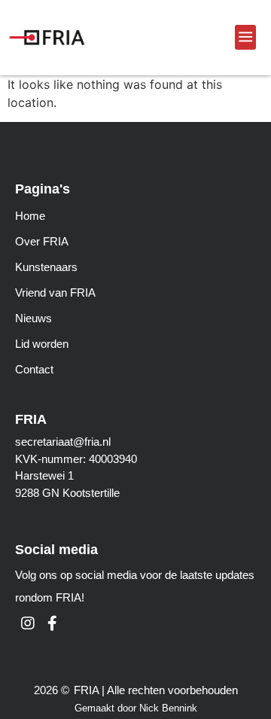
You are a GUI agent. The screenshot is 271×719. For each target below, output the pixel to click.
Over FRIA (42, 241)
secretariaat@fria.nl (63, 441)
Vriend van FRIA (55, 292)
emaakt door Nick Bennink (139, 708)
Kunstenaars (46, 266)
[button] (245, 37)
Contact (34, 369)
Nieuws (33, 318)
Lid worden (42, 343)
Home (30, 215)
